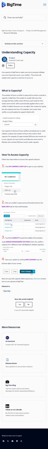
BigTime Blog (11, 385)
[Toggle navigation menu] (44, 4)
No (28, 304)
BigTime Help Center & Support (13, 31)
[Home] (11, 4)
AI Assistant (10, 341)
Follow (10, 65)
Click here (36, 279)
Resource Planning (10, 33)
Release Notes (11, 363)
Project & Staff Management (36, 31)
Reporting (7, 291)
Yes (20, 304)
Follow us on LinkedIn (14, 410)
